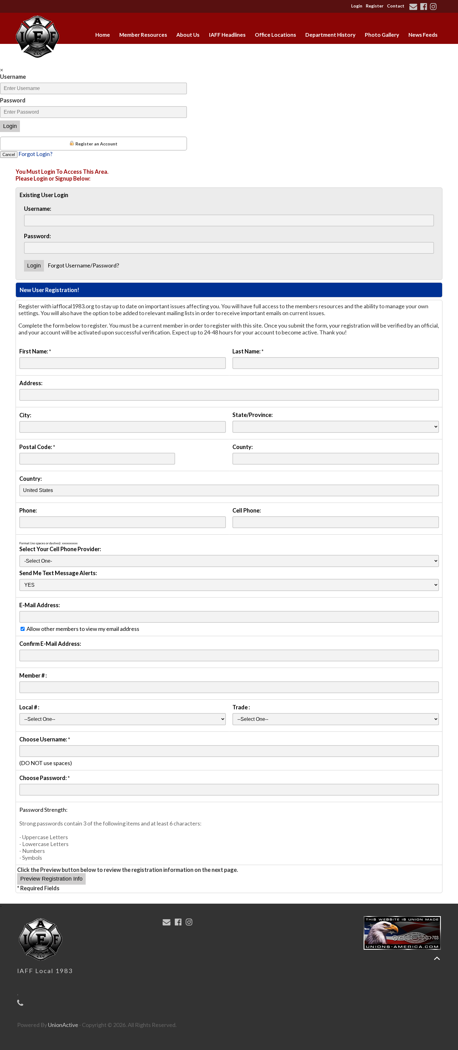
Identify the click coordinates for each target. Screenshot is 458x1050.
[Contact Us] (414, 7)
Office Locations (275, 34)
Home (102, 34)
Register (375, 5)
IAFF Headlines (227, 34)
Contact (395, 5)
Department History (330, 34)
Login (356, 5)
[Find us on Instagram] (434, 7)
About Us (187, 34)
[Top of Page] (437, 958)
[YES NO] (229, 584)
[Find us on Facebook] (424, 7)
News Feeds (422, 34)
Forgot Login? (35, 153)
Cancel (8, 154)
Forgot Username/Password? (83, 265)
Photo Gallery (382, 34)
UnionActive (63, 1024)
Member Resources (143, 34)
